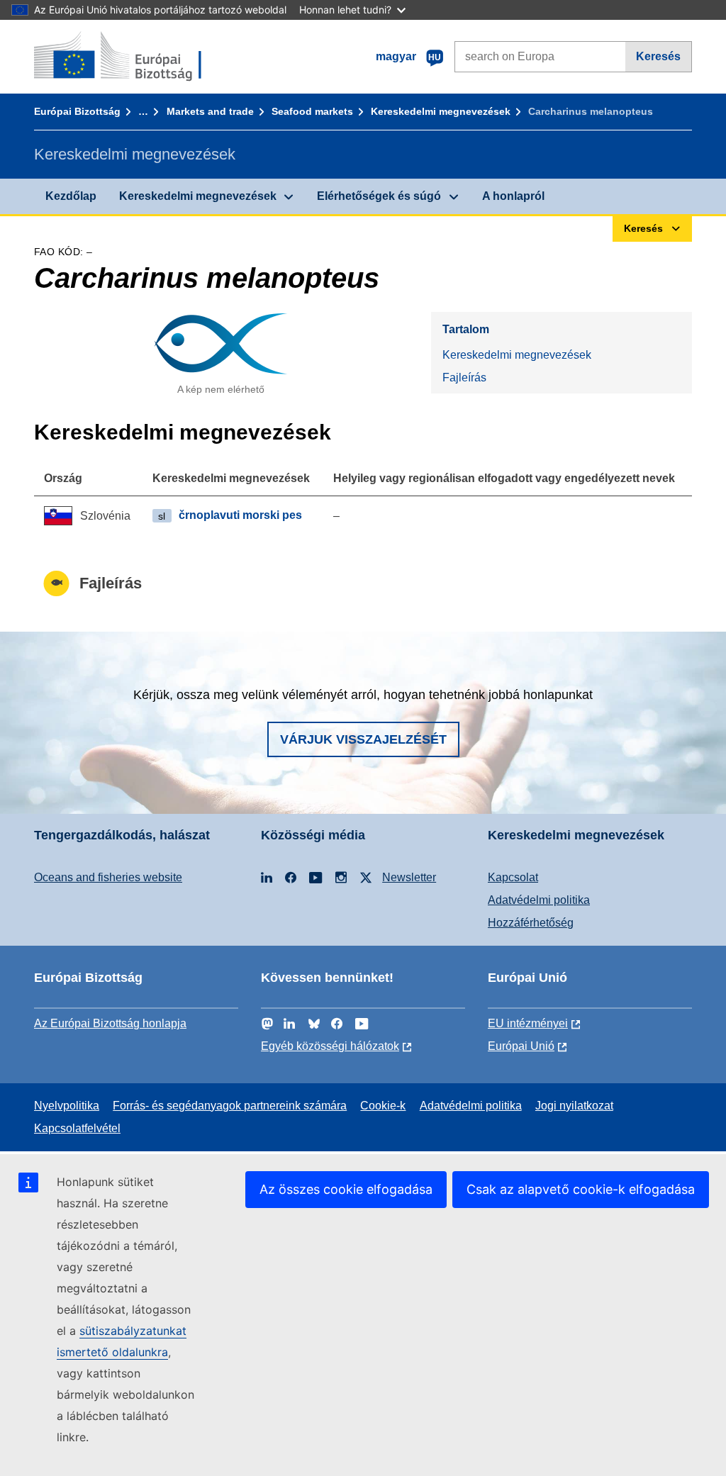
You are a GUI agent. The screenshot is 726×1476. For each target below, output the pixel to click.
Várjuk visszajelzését (363, 739)
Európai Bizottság (77, 111)
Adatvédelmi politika (539, 900)
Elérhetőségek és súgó (379, 196)
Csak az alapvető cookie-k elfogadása (581, 1189)
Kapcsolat (513, 877)
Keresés (658, 56)
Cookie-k (383, 1106)
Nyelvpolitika (66, 1106)
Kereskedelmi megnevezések (440, 111)
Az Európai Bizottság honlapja (110, 1023)
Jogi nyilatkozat (574, 1106)
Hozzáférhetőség (531, 923)
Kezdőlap (70, 196)
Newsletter (409, 877)
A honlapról (513, 196)
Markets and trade (210, 111)
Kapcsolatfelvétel (77, 1128)
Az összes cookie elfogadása (345, 1189)
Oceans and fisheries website (108, 877)
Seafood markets (312, 111)
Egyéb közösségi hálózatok (330, 1046)
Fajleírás (464, 377)
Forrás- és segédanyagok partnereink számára (230, 1106)
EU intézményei (528, 1023)
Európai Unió (521, 1046)
